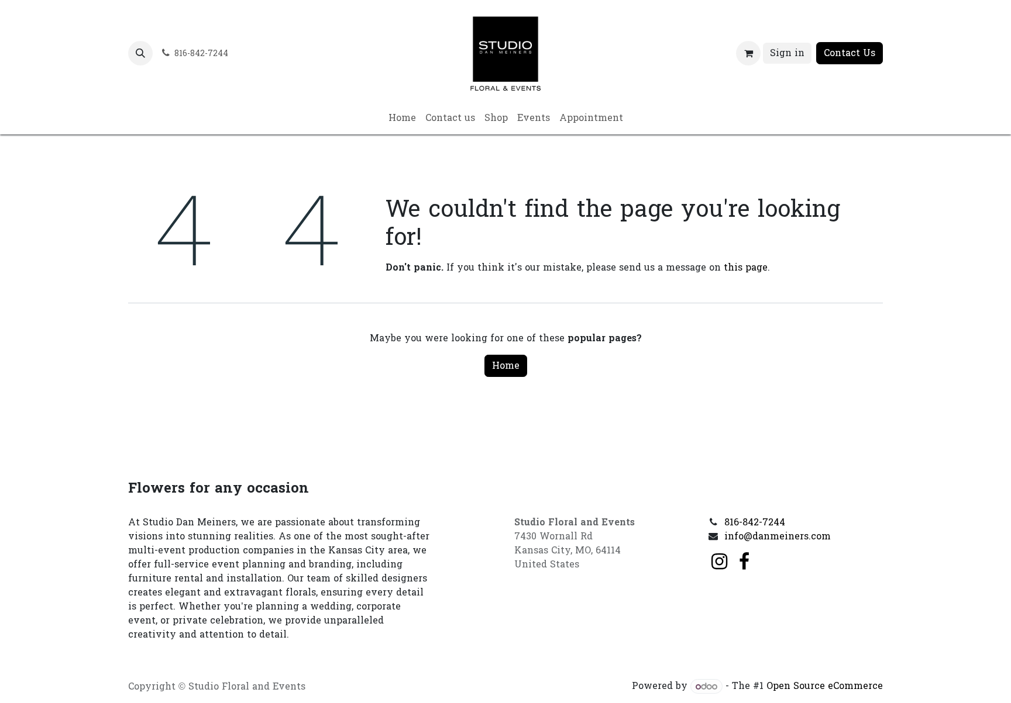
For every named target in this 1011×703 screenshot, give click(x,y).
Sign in (787, 52)
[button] (140, 53)
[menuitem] (402, 118)
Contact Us (849, 52)
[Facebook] (744, 561)
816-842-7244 (754, 522)
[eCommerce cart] (748, 53)
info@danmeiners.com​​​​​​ (777, 536)
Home (506, 365)
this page (746, 267)
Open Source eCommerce (824, 686)
